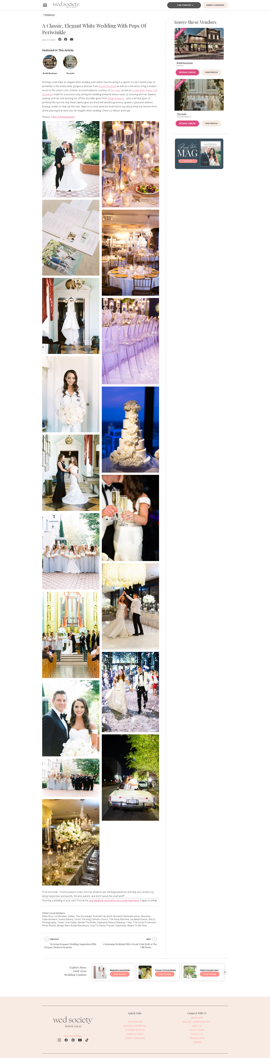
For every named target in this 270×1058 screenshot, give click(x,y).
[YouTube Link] (79, 1040)
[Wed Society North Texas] (66, 5)
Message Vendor (187, 72)
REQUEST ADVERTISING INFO (197, 1021)
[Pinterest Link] (73, 1040)
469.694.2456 (197, 1017)
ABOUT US (197, 1025)
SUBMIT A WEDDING (215, 5)
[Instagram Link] (59, 1040)
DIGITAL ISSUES (196, 1030)
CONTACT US (197, 1034)
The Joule (115, 90)
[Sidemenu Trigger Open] (45, 5)
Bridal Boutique (116, 98)
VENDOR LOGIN (196, 1038)
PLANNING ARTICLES (135, 1030)
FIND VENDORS (184, 5)
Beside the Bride (107, 86)
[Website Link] (73, 1028)
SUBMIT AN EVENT (135, 1034)
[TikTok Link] (86, 1040)
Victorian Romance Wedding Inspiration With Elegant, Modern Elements (70, 946)
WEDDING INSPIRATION (135, 1025)
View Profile (211, 72)
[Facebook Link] (66, 1040)
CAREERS (197, 1042)
